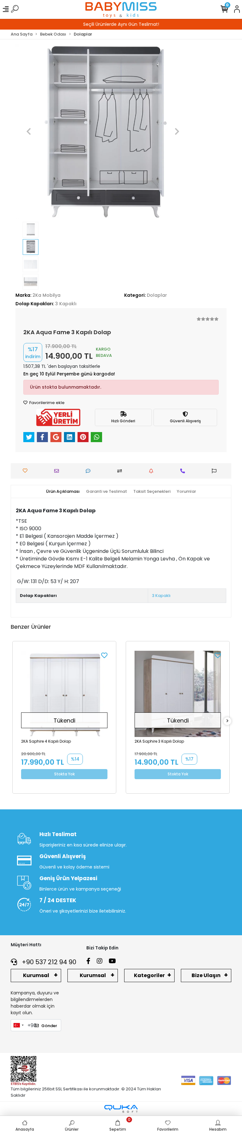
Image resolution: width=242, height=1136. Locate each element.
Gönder (49, 1026)
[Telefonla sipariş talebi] (184, 471)
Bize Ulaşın (206, 975)
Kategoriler (149, 975)
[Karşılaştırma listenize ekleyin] (121, 471)
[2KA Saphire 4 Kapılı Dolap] (64, 694)
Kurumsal (36, 975)
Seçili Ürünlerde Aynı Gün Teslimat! (121, 24)
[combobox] (18, 1025)
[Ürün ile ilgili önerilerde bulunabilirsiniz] (215, 471)
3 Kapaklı (161, 596)
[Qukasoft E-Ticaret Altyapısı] (121, 1109)
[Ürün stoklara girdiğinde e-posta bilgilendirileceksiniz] (152, 471)
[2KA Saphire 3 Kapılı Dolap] (178, 694)
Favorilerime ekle (46, 403)
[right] (227, 721)
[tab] (63, 491)
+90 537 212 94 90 (48, 962)
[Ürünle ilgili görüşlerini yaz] (89, 471)
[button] (28, 131)
